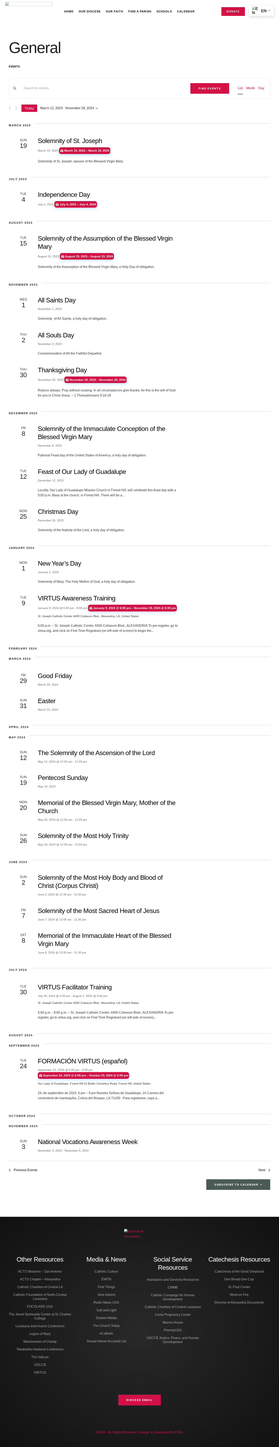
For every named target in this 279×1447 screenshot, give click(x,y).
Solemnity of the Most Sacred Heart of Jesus (98, 910)
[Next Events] (16, 108)
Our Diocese (90, 11)
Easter (47, 701)
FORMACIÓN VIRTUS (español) (82, 1061)
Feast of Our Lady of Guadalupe (82, 471)
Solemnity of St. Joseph (70, 140)
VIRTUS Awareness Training (76, 598)
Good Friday (55, 675)
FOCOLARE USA (40, 1306)
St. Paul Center (239, 1287)
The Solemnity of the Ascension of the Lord (96, 753)
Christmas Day (58, 511)
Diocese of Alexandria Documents (239, 1302)
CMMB (173, 1287)
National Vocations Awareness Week (87, 1141)
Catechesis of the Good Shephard (239, 1271)
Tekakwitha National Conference (40, 1349)
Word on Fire (239, 1294)
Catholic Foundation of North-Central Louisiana (40, 1297)
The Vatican (40, 1357)
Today (29, 108)
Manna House (173, 1322)
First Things (106, 1287)
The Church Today (106, 1325)
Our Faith (114, 11)
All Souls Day (56, 335)
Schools (164, 11)
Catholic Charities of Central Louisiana (173, 1307)
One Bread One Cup (239, 1279)
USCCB (40, 1365)
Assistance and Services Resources (173, 1279)
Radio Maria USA (106, 1302)
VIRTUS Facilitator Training (75, 987)
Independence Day (64, 194)
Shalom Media (106, 1318)
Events (14, 66)
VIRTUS (40, 1372)
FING (179, 1432)
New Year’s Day (59, 563)
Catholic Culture (106, 1271)
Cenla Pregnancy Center (173, 1314)
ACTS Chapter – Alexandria (40, 1279)
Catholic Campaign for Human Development (173, 1297)
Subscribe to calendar (236, 1184)
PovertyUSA (173, 1330)
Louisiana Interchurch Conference (40, 1326)
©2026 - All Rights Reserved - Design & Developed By (135, 1432)
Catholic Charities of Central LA (40, 1287)
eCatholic (106, 1333)
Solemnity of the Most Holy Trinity (83, 835)
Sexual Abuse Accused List (106, 1341)
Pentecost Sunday (63, 777)
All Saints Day (57, 300)
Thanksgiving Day (62, 370)
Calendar (186, 11)
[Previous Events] (10, 108)
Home (69, 11)
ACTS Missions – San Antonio (40, 1271)
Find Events (210, 88)
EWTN (106, 1279)
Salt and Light (106, 1310)
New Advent (106, 1294)
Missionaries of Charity (40, 1341)
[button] (139, 1400)
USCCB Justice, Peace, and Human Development (172, 1340)
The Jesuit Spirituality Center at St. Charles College (40, 1316)
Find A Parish (139, 11)
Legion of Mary (40, 1334)
